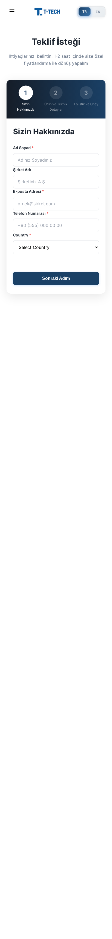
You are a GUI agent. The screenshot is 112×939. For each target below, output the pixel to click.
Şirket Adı (22, 169)
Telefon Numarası (31, 213)
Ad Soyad (23, 147)
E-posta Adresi (28, 191)
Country (22, 235)
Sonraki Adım (56, 278)
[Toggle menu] (12, 12)
